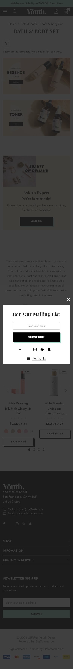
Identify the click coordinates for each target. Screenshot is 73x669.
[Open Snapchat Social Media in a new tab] (49, 349)
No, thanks (39, 358)
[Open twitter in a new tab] (27, 349)
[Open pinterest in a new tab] (42, 349)
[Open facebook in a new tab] (20, 349)
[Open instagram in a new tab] (35, 349)
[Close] (68, 299)
